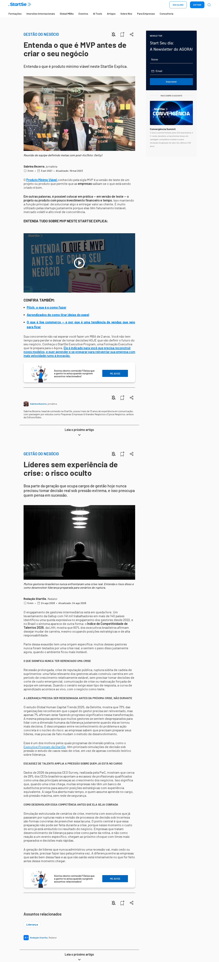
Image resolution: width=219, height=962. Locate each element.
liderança (32, 924)
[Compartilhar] (131, 34)
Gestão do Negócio (41, 34)
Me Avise (115, 373)
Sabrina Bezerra (34, 166)
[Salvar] (122, 34)
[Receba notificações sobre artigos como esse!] (113, 34)
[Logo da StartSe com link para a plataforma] (19, 4)
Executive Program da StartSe (45, 747)
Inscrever (171, 81)
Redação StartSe (35, 599)
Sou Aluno (178, 5)
